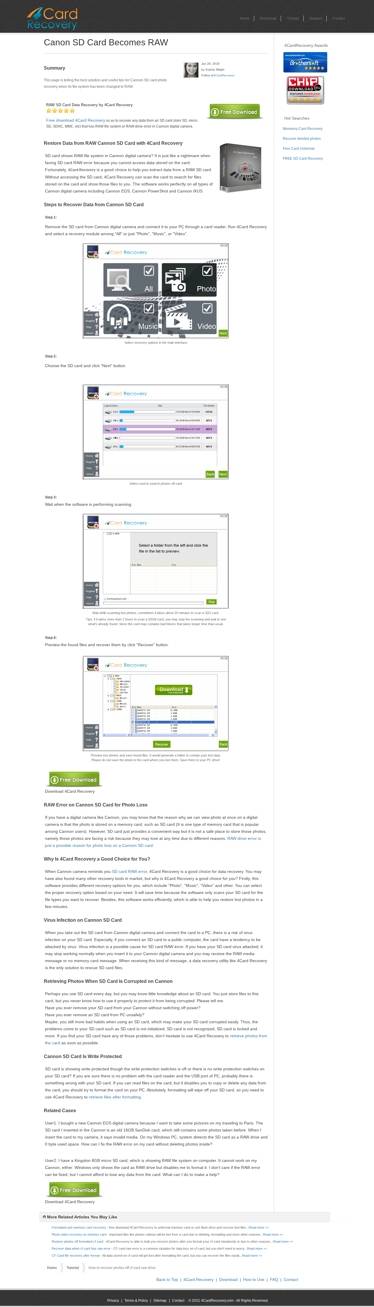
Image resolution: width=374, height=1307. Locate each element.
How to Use (253, 1279)
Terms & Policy (136, 1301)
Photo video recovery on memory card (79, 1234)
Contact (339, 18)
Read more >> (259, 1227)
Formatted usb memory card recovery (79, 1227)
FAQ (274, 1279)
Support (315, 18)
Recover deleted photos (302, 139)
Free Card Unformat (298, 149)
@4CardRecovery (222, 75)
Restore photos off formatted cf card (77, 1241)
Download (268, 18)
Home (245, 18)
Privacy (113, 1301)
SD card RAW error (129, 871)
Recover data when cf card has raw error (81, 1248)
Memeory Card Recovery (303, 129)
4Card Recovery (198, 1279)
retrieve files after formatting (115, 1097)
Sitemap (160, 1301)
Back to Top (167, 1279)
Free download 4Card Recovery (75, 120)
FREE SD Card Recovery (303, 159)
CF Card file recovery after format (76, 1255)
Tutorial (293, 18)
